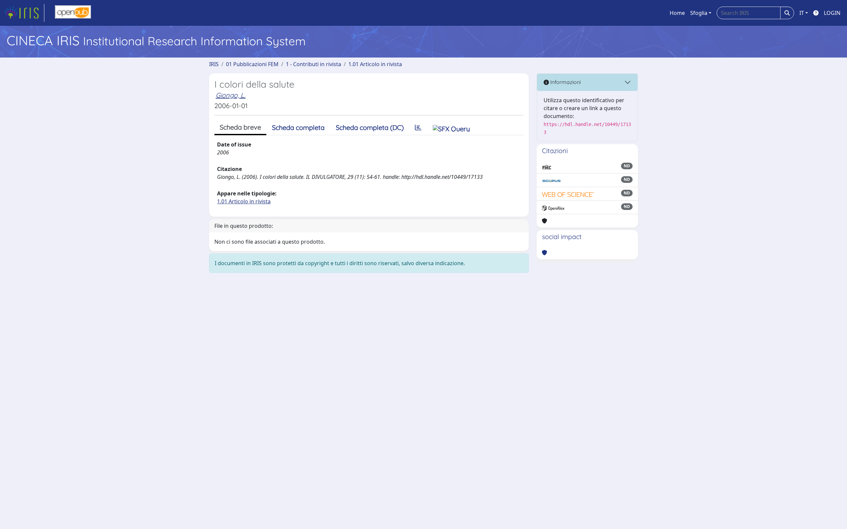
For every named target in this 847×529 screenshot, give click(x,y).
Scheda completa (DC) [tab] (370, 127)
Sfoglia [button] (698, 13)
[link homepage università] (73, 13)
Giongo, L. (230, 95)
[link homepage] (24, 13)
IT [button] (801, 13)
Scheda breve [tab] (240, 127)
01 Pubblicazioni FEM (252, 64)
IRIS (214, 64)
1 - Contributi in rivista (313, 64)
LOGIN (832, 13)
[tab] (418, 128)
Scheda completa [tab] (298, 127)
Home (677, 13)
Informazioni (565, 82)
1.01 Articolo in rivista (375, 64)
